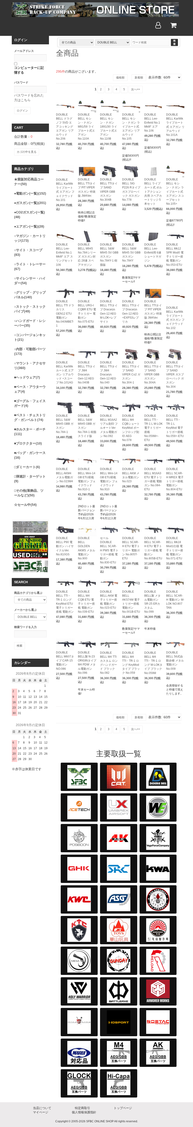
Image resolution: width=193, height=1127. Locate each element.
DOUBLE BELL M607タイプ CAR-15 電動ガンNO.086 (65, 660)
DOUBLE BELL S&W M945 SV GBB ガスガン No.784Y (131, 252)
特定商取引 (82, 1108)
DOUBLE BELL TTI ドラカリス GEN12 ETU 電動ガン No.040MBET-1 (65, 313)
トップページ (123, 1108)
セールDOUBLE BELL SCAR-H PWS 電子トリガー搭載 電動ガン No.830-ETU (109, 550)
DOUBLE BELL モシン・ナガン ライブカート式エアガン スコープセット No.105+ (175, 191)
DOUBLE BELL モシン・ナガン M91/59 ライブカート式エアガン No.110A (86, 127)
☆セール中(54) (25, 505)
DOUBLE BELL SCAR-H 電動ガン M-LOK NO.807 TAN (175, 600)
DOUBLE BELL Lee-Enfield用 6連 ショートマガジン (152, 252)
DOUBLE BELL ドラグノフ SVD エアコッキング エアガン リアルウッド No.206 (65, 127)
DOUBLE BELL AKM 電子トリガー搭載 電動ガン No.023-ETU (108, 600)
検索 (174, 42)
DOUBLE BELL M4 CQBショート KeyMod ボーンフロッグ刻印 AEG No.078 (131, 428)
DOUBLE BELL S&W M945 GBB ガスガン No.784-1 (64, 424)
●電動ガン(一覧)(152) (30, 193)
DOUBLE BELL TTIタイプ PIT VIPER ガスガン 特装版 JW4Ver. (87, 187)
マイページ (40, 1112)
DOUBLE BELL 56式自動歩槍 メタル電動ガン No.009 (175, 660)
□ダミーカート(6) (27, 467)
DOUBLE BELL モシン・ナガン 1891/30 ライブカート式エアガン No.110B (108, 127)
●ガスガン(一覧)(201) (30, 203)
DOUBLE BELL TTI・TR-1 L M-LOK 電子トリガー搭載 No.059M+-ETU (153, 428)
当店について (42, 1108)
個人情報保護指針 (84, 1112)
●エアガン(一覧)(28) (29, 226)
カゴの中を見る (26, 152)
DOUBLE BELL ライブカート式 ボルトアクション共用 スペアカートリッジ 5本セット (153, 191)
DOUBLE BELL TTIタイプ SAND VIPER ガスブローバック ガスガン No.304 (175, 374)
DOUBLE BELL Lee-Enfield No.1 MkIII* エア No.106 (152, 123)
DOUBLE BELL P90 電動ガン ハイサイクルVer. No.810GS (65, 546)
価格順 (120, 77)
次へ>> (135, 89)
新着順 (139, 77)
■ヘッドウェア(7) (27, 377)
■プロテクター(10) (28, 443)
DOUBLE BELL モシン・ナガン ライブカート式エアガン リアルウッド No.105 (131, 127)
